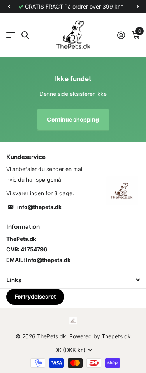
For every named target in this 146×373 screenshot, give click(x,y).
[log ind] (121, 35)
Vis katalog (10, 35)
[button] (8, 7)
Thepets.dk (116, 336)
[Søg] (25, 35)
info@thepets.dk (39, 206)
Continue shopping (73, 119)
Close (73, 279)
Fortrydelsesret (35, 296)
